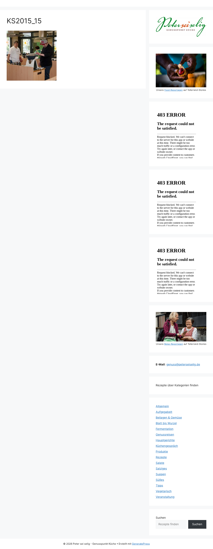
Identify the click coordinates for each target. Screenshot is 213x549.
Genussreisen (165, 434)
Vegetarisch (164, 491)
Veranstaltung (165, 497)
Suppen (161, 474)
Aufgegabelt (164, 412)
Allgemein (162, 406)
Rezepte (161, 457)
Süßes (160, 480)
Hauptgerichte (165, 440)
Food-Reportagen (173, 90)
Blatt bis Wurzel (166, 423)
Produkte (162, 451)
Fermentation (164, 429)
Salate (160, 463)
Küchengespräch (167, 446)
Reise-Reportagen (173, 344)
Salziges (161, 468)
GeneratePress (141, 543)
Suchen (161, 517)
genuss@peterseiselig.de (183, 364)
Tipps (159, 485)
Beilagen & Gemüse (169, 417)
